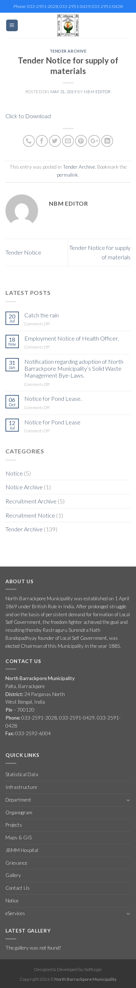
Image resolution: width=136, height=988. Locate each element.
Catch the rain (41, 315)
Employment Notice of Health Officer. (71, 338)
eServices (15, 913)
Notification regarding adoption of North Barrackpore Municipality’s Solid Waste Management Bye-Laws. (73, 368)
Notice (14, 473)
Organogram (18, 812)
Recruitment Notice (30, 515)
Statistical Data (21, 774)
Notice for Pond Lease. (53, 398)
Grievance (16, 863)
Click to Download (28, 115)
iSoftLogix (93, 969)
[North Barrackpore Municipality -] (68, 25)
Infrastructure (21, 787)
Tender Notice (23, 252)
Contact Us (17, 888)
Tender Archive (68, 51)
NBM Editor (97, 91)
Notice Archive (24, 486)
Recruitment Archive (31, 501)
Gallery (13, 875)
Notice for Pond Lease (52, 422)
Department (18, 800)
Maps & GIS (18, 837)
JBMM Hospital (21, 850)
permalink (67, 175)
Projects (13, 825)
